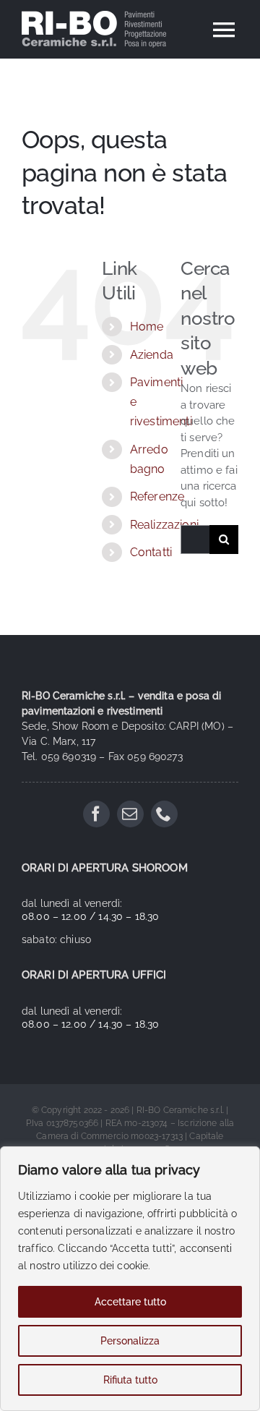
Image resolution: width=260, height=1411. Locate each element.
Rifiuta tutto (130, 1380)
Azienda (151, 355)
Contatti (151, 552)
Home (147, 326)
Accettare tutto (130, 1302)
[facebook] (96, 814)
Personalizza (130, 1341)
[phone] (164, 814)
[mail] (130, 814)
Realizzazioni (164, 525)
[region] (130, 1278)
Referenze (157, 496)
